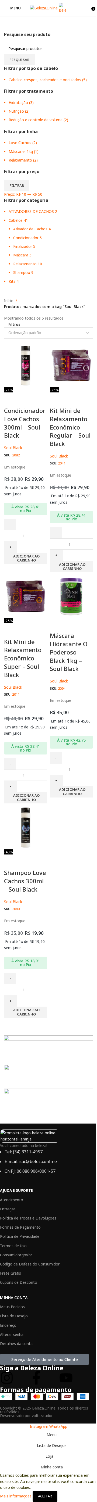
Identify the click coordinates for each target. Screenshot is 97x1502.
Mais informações (16, 1495)
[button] (25, 558)
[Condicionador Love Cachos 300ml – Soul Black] (25, 364)
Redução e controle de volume (36, 119)
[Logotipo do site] (44, 7)
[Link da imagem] (29, 1135)
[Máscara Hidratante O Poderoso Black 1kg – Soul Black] (71, 596)
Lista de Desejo (14, 1315)
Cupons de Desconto (18, 1282)
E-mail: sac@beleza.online (31, 1161)
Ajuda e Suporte (16, 1190)
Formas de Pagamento (20, 1227)
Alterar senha (11, 1334)
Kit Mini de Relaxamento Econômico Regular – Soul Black (70, 427)
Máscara (20, 255)
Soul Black (13, 447)
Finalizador (22, 246)
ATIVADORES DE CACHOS (31, 211)
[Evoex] (48, 1075)
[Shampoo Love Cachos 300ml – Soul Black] (25, 827)
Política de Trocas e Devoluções (28, 1218)
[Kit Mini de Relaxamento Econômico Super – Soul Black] (25, 596)
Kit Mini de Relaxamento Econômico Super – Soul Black (22, 658)
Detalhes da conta (16, 1343)
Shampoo (21, 272)
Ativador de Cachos (30, 228)
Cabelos (16, 220)
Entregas (8, 1208)
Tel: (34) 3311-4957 (24, 1152)
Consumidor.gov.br (16, 1254)
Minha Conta (13, 1297)
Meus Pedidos (12, 1306)
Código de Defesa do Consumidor (30, 1264)
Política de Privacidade (19, 1236)
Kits (12, 281)
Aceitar (45, 1496)
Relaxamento (20, 160)
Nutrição (16, 111)
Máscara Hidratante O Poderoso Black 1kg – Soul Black (69, 652)
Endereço (8, 1325)
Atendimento (11, 1199)
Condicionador (26, 237)
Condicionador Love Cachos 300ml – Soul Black (25, 422)
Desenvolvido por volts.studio (26, 1415)
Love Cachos (20, 142)
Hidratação (18, 102)
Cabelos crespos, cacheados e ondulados (45, 79)
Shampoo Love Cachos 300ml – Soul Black (25, 880)
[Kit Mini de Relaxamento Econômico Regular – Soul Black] (71, 364)
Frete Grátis (10, 1273)
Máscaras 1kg (21, 151)
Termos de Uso (13, 1245)
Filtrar (16, 185)
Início (8, 300)
